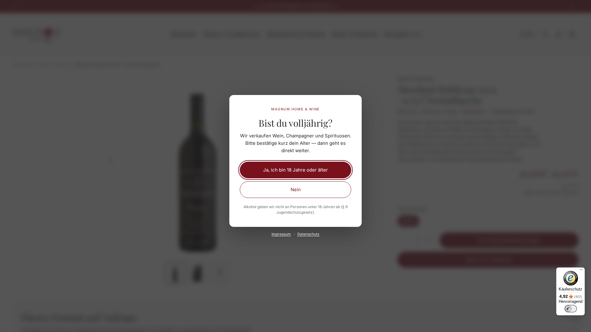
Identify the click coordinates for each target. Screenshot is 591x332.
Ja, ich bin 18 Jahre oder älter (295, 170)
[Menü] (581, 271)
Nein (296, 189)
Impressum (281, 234)
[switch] (571, 308)
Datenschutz (308, 234)
